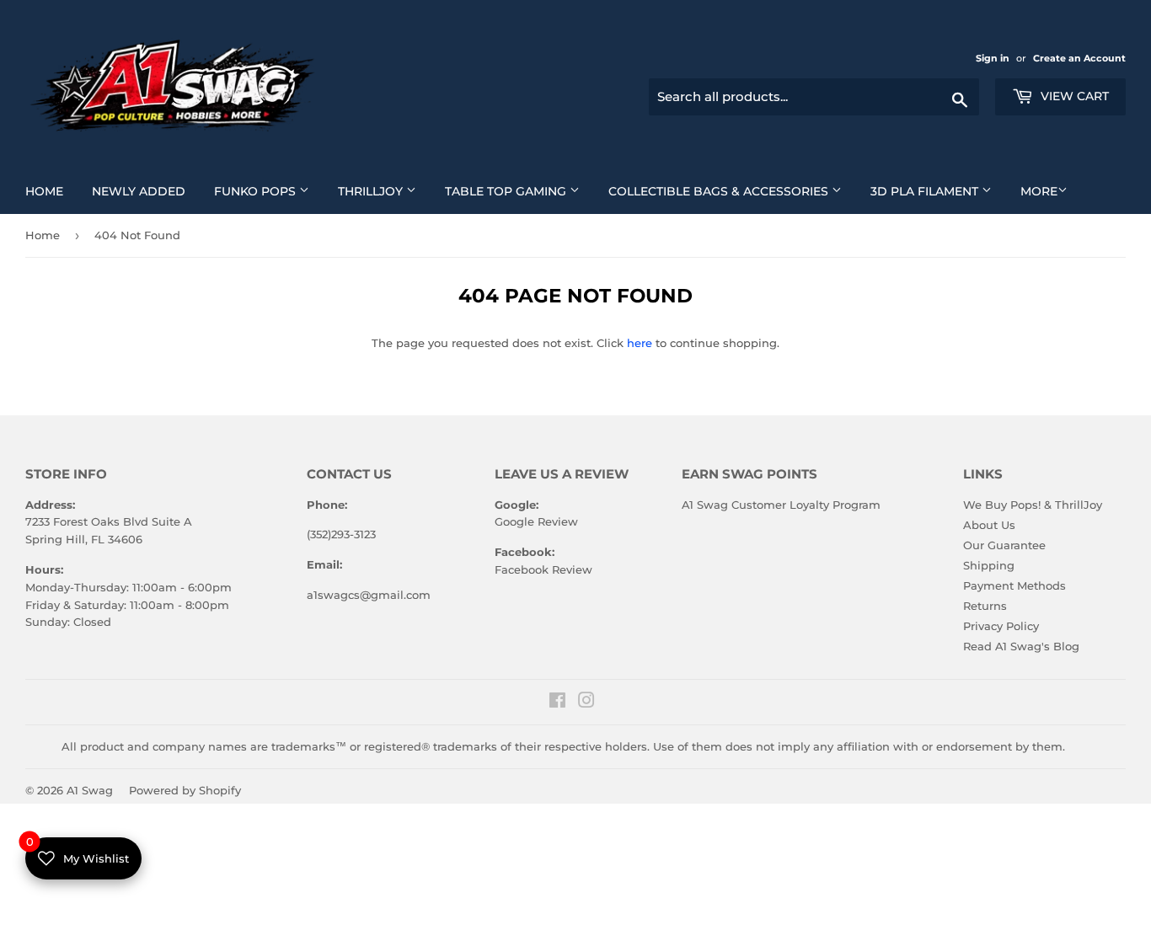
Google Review (536, 521)
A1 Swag (90, 790)
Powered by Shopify (185, 790)
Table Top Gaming (518, 191)
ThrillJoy (383, 191)
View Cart (1073, 96)
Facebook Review (543, 569)
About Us (989, 525)
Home (50, 191)
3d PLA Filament (937, 191)
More (1038, 191)
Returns (985, 605)
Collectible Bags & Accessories (731, 191)
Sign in (994, 58)
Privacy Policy (1001, 626)
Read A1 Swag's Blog (1021, 646)
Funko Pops (268, 191)
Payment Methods (1014, 585)
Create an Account (1079, 58)
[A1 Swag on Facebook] (557, 702)
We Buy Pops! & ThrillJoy (1032, 504)
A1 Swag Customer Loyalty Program (781, 504)
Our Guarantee (1004, 545)
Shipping (988, 565)
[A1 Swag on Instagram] (586, 702)
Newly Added (145, 191)
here (639, 343)
